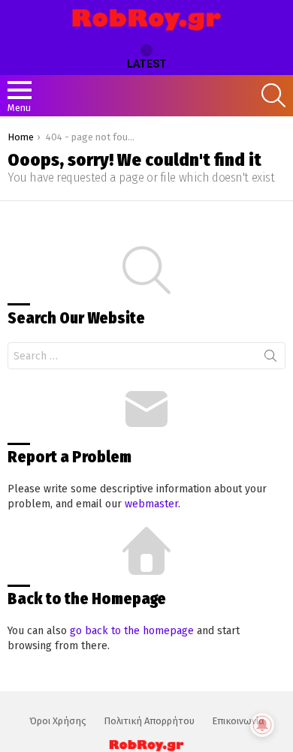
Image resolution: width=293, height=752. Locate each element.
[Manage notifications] (262, 725)
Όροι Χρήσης (57, 720)
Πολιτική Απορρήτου (149, 720)
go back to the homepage (132, 630)
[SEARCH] (273, 95)
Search (270, 358)
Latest (147, 64)
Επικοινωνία (238, 720)
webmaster (151, 504)
